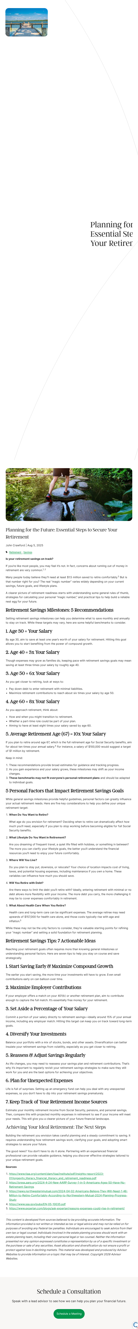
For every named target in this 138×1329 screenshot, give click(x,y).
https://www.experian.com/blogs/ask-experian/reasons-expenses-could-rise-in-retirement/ (67, 1208)
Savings (27, 552)
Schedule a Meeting (69, 1313)
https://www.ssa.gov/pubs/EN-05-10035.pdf (37, 1204)
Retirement (15, 552)
